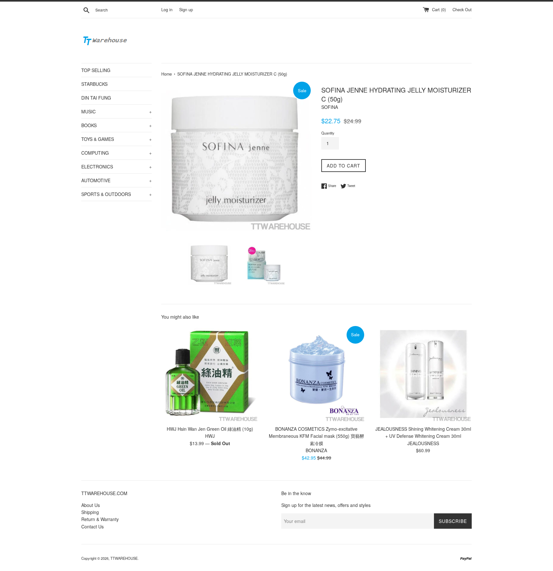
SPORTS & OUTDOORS (116, 194)
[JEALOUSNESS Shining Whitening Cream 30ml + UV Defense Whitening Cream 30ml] (423, 373)
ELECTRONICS (116, 166)
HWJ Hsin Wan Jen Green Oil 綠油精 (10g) (210, 429)
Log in (166, 9)
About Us (90, 505)
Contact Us (92, 526)
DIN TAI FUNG (96, 97)
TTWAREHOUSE (124, 558)
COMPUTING (116, 153)
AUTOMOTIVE (116, 180)
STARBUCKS (94, 84)
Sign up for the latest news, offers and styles (326, 505)
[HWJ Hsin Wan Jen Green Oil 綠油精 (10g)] (209, 373)
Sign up (186, 9)
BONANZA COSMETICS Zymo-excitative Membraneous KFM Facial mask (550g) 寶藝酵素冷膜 (316, 436)
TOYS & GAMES (116, 139)
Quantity (327, 132)
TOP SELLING (95, 70)
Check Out (462, 9)
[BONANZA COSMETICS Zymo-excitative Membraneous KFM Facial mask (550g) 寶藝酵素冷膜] (316, 373)
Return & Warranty (100, 519)
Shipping (90, 512)
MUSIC (116, 111)
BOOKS (116, 125)
